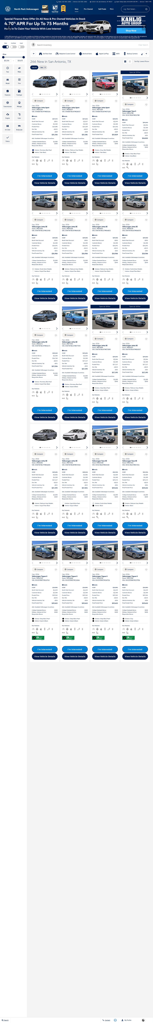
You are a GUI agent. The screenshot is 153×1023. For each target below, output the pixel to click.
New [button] (77, 9)
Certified (13, 43)
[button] (9, 27)
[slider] (3, 57)
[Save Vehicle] (56, 101)
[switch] (6, 45)
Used (21, 43)
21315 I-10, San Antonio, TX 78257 (101, 1)
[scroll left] (33, 53)
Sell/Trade (102, 9)
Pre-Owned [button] (88, 9)
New (5, 43)
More (112, 9)
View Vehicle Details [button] (44, 183)
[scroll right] (146, 53)
